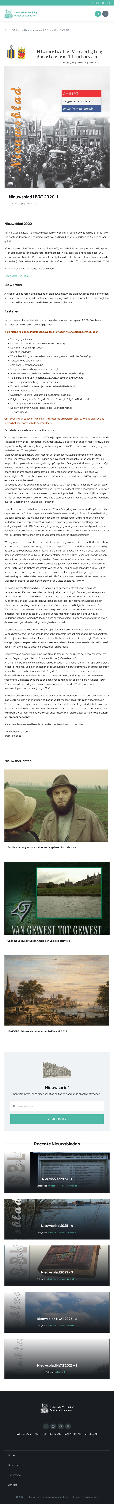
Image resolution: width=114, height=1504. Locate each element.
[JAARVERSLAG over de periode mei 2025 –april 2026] (57, 957)
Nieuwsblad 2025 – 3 (57, 1272)
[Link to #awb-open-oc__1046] (98, 14)
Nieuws (62, 1185)
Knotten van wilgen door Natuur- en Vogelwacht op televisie (41, 847)
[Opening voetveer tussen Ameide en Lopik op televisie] (57, 864)
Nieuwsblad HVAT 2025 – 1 (57, 1365)
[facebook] (92, 3)
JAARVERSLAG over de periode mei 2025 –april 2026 (37, 1031)
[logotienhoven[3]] (57, 1404)
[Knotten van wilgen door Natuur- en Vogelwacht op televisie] (56, 771)
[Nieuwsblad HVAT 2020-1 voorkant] (57, 39)
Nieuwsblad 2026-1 (57, 1179)
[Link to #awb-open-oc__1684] (105, 14)
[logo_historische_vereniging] (21, 9)
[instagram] (97, 3)
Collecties (53, 1185)
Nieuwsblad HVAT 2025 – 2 (57, 1319)
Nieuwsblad (71, 1185)
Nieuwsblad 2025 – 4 (57, 1225)
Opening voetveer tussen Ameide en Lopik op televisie (38, 940)
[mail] (108, 3)
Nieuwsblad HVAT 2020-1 (18, 275)
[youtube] (103, 3)
